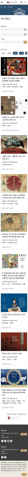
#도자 (15, 53)
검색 (25, 42)
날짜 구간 (3, 26)
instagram (5, 441)
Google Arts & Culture (11, 441)
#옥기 (21, 53)
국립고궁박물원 (12, 2)
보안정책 (24, 470)
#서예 (3, 53)
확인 (24, 474)
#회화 (9, 53)
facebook (2, 441)
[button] (2, 2)
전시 (5, 7)
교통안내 (23, 434)
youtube (8, 441)
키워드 (3, 39)
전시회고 (10, 7)
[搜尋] (25, 2)
